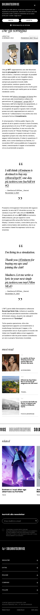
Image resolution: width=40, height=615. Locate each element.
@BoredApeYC (13, 178)
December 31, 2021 (12, 294)
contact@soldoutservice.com (14, 602)
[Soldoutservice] (4, 548)
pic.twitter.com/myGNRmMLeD (20, 284)
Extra (4, 568)
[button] (20, 25)
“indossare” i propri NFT (22, 101)
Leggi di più (17, 15)
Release (5, 575)
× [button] (34, 5)
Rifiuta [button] (10, 20)
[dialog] (20, 15)
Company (5, 582)
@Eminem (24, 170)
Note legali (34, 610)
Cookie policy (20, 610)
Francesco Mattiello (29, 38)
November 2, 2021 (12, 193)
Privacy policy (6, 610)
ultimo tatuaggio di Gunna (23, 97)
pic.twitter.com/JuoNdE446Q (20, 183)
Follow (5, 590)
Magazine (6, 560)
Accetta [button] (29, 20)
